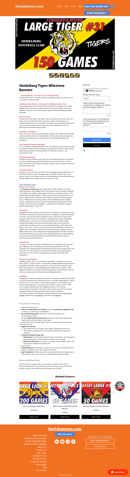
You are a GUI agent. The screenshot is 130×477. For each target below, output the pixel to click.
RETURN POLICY (40, 456)
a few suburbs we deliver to (99, 454)
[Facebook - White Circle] (73, 441)
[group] (65, 400)
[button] (66, 6)
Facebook (39, 295)
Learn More (98, 91)
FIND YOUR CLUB (40, 435)
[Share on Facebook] (84, 150)
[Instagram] (68, 441)
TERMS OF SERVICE (39, 462)
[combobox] (97, 98)
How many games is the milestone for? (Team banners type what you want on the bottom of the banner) (96, 122)
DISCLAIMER (41, 465)
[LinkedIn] (57, 441)
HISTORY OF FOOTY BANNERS (35, 444)
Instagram (57, 295)
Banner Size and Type (92, 95)
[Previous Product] (16, 392)
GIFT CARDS (42, 453)
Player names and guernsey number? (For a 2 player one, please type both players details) (96, 105)
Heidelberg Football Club (30, 189)
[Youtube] (62, 441)
